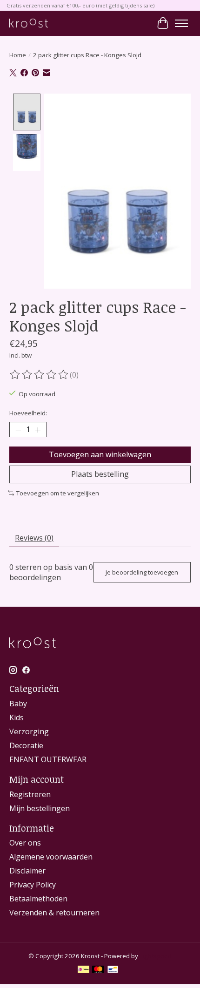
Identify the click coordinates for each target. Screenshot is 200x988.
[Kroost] (28, 23)
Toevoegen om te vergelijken (57, 493)
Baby (18, 703)
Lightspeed (156, 956)
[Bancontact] (113, 970)
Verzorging (29, 731)
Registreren (30, 794)
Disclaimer (27, 871)
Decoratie (26, 745)
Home (17, 55)
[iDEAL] (83, 970)
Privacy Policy (32, 885)
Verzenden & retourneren (54, 912)
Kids (16, 717)
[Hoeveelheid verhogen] (38, 430)
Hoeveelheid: (28, 413)
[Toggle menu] (181, 23)
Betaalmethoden (38, 898)
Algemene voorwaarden (51, 857)
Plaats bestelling (100, 474)
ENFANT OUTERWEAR (48, 759)
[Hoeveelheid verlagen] (18, 430)
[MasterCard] (98, 970)
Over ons (25, 843)
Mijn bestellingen (39, 808)
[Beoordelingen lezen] (39, 374)
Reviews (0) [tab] (34, 538)
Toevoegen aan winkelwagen (100, 454)
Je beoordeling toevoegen (142, 572)
